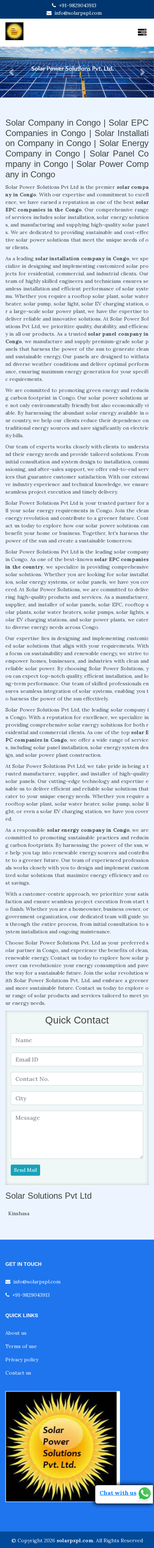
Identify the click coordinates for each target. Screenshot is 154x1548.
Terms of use (21, 1346)
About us (16, 1333)
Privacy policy (21, 1359)
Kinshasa (18, 1213)
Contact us (18, 1373)
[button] (11, 72)
